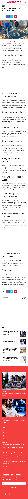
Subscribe (14, 487)
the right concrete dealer (13, 43)
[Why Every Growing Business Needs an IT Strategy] (23, 334)
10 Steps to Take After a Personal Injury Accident (21, 299)
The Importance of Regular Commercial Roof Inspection (10, 358)
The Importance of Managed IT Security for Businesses (11, 340)
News (3, 6)
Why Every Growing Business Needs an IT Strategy (10, 332)
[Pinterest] (15, 16)
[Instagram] (5, 494)
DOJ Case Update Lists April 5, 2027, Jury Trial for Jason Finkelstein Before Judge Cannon (11, 350)
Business (4, 391)
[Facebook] (8, 16)
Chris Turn (5, 12)
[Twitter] (11, 16)
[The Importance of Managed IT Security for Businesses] (23, 342)
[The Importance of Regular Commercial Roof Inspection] (23, 359)
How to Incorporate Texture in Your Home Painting (7, 299)
